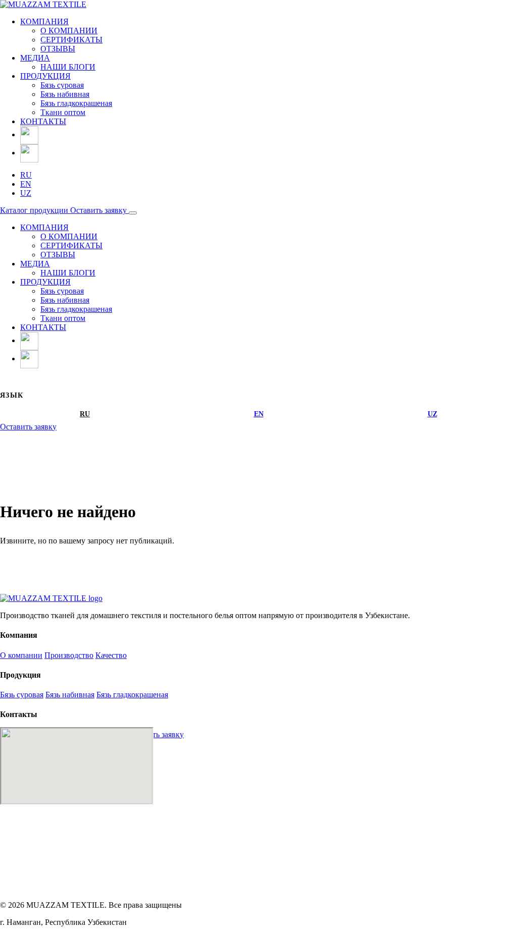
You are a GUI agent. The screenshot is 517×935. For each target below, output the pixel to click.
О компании (21, 655)
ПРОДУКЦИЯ (45, 76)
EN (25, 184)
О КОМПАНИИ (68, 30)
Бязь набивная (64, 94)
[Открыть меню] (133, 212)
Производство (68, 655)
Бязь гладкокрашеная (76, 103)
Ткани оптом (62, 112)
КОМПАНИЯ (44, 21)
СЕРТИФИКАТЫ (71, 39)
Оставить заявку (99, 210)
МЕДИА (35, 57)
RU (26, 175)
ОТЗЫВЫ (57, 48)
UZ (25, 193)
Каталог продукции (35, 210)
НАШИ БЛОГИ (67, 67)
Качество (111, 655)
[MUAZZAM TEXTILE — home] (51, 598)
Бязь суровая (62, 85)
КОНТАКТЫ (43, 121)
